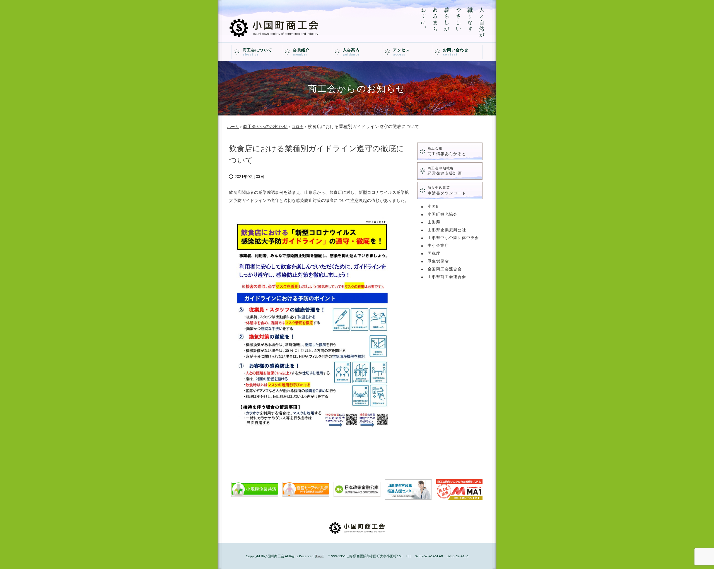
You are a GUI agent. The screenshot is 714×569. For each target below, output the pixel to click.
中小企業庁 (438, 245)
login (319, 556)
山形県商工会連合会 (447, 276)
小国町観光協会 (443, 214)
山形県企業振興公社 (447, 229)
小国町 (434, 206)
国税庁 (434, 253)
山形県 (434, 222)
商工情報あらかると (447, 151)
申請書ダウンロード (447, 190)
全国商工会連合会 (445, 268)
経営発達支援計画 (445, 171)
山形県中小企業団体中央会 (453, 237)
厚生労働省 (438, 261)
